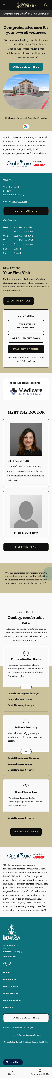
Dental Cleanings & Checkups (23, 693)
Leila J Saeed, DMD (18, 461)
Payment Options (26, 349)
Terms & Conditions (23, 1042)
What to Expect (19, 300)
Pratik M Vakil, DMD (26, 533)
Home (6, 972)
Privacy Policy (9, 1042)
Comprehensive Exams (20, 699)
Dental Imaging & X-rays (21, 705)
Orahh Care (43, 1042)
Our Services (9, 979)
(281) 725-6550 (19, 201)
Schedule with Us (26, 67)
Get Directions (26, 211)
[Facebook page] (5, 964)
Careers (35, 1042)
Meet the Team (26, 547)
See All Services (26, 831)
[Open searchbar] (46, 5)
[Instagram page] (10, 964)
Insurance (8, 1007)
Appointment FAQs (26, 338)
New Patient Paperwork (26, 326)
